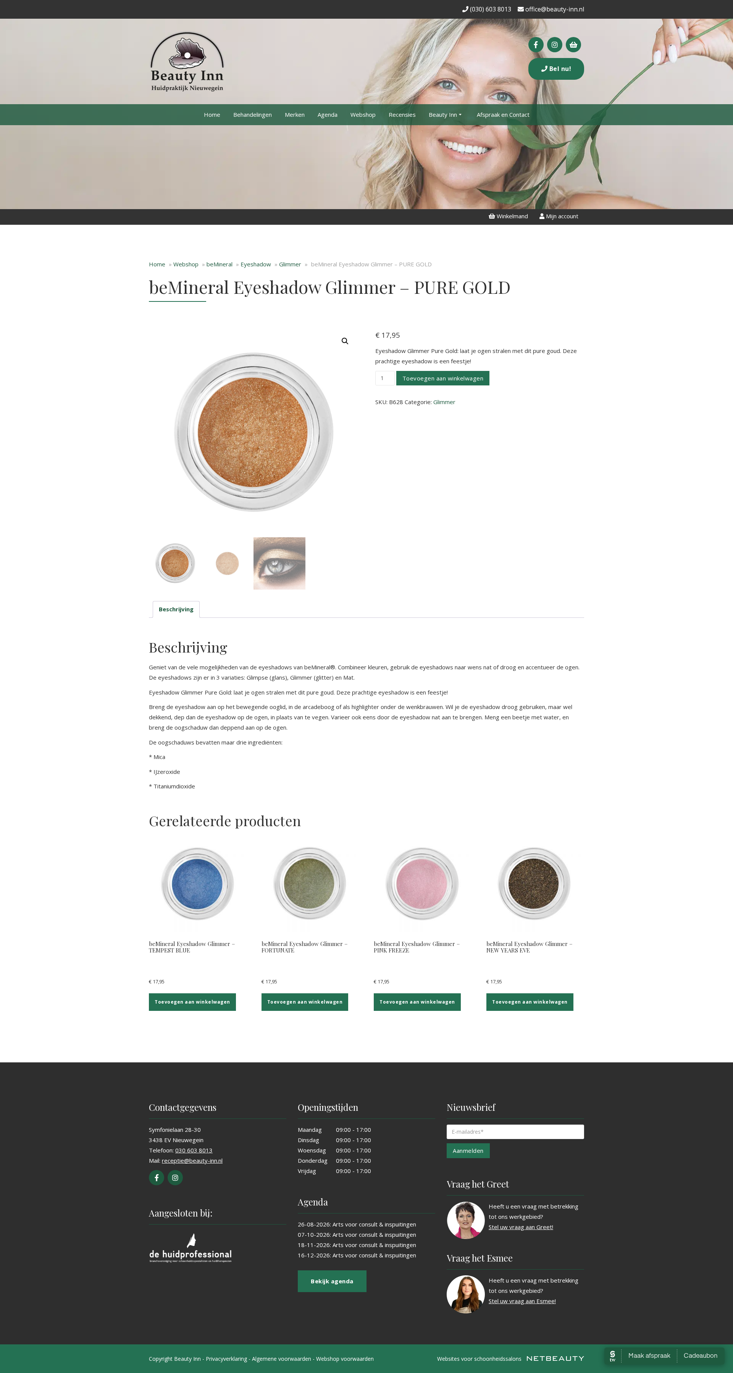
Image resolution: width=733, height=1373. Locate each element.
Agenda (327, 114)
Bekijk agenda (332, 1281)
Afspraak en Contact (503, 114)
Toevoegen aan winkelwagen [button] (192, 1002)
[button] (345, 341)
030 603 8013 (194, 1150)
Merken (295, 114)
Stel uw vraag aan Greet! (521, 1227)
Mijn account (561, 216)
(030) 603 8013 (489, 9)
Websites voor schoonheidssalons (480, 1358)
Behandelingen (252, 114)
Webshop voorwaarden (345, 1358)
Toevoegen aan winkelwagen (443, 378)
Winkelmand (511, 216)
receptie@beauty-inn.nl (192, 1160)
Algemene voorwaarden (281, 1358)
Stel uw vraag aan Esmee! (522, 1301)
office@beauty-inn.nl (554, 9)
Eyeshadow (256, 264)
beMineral (219, 264)
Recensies (402, 114)
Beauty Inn (443, 114)
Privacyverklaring (226, 1358)
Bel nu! (559, 68)
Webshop (363, 114)
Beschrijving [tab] (176, 609)
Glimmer (290, 264)
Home (212, 114)
